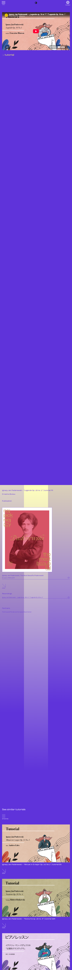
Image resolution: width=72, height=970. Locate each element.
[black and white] (36, 3)
